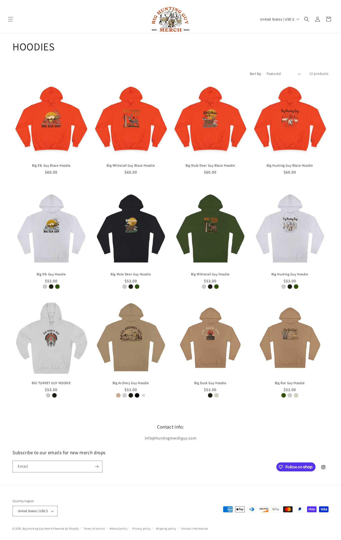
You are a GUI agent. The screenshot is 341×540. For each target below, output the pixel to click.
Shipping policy (166, 528)
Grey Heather (124, 395)
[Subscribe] (96, 466)
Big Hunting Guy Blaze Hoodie (290, 165)
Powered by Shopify (66, 528)
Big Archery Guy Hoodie (131, 383)
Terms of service (94, 528)
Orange (51, 177)
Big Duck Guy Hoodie (210, 383)
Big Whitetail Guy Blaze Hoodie (131, 165)
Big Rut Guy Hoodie (290, 383)
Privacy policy (141, 528)
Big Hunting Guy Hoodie (289, 274)
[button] (10, 19)
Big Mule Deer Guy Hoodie (131, 274)
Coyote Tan (118, 395)
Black (51, 286)
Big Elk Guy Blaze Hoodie (51, 165)
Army (203, 395)
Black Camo (137, 395)
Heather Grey (44, 286)
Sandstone (216, 395)
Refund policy (118, 528)
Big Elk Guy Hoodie (51, 274)
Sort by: (256, 73)
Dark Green (57, 286)
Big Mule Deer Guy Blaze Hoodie (210, 165)
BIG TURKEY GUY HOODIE (51, 383)
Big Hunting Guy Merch (38, 528)
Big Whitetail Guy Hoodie (210, 274)
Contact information (194, 528)
